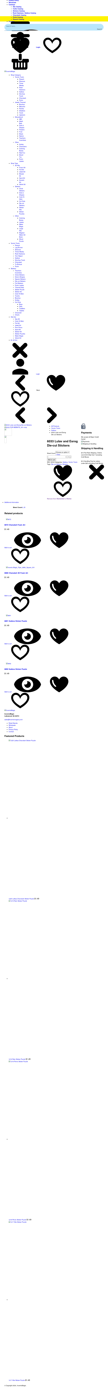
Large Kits (21, 229)
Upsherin (22, 115)
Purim (21, 100)
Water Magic (21, 225)
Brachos (17, 298)
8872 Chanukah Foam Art (14, 525)
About (11, 727)
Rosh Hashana (22, 88)
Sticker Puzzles (21, 213)
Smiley (21, 144)
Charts (17, 315)
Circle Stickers (21, 189)
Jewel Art (22, 172)
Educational (19, 117)
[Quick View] (27, 547)
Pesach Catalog (18, 19)
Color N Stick (21, 198)
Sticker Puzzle (19, 289)
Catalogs (12, 4)
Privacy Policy (13, 729)
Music (21, 134)
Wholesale (12, 2)
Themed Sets (19, 287)
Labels (21, 222)
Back (38, 390)
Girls (20, 306)
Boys (20, 304)
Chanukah (22, 98)
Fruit (20, 132)
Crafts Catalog (18, 9)
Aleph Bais (21, 122)
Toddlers (22, 308)
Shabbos (22, 111)
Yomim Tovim (19, 77)
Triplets (21, 311)
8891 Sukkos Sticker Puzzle (15, 621)
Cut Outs (22, 201)
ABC (20, 119)
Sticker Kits (21, 208)
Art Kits (17, 165)
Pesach (21, 79)
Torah (21, 113)
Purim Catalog (18, 17)
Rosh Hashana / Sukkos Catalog (24, 13)
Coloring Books (22, 150)
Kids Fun (22, 153)
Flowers (21, 130)
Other (17, 142)
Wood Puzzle (21, 240)
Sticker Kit (18, 292)
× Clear (57, 454)
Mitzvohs (22, 106)
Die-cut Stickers (21, 204)
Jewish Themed (20, 102)
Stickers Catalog (19, 11)
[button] (8, 547)
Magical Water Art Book (22, 235)
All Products (55, 426)
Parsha (21, 109)
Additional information (11, 502)
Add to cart (51, 460)
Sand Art (22, 178)
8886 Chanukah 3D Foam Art (16, 573)
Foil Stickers (19, 283)
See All (17, 319)
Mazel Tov (21, 156)
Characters (23, 146)
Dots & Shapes (21, 126)
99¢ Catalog (17, 7)
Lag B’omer (19, 247)
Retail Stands (13, 723)
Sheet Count (51, 453)
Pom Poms (18, 327)
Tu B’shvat (18, 264)
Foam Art (22, 167)
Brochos (22, 104)
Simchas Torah (22, 95)
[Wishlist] (36, 53)
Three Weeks (21, 84)
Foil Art (21, 170)
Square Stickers (20, 279)
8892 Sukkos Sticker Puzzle (15, 669)
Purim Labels (21, 160)
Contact (11, 21)
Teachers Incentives (22, 139)
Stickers (17, 186)
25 (24, 507)
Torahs (17, 296)
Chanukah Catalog (19, 15)
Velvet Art (22, 184)
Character (18, 313)
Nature (21, 136)
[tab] (54, 502)
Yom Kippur (19, 256)
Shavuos (22, 81)
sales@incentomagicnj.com (13, 719)
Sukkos (21, 92)
